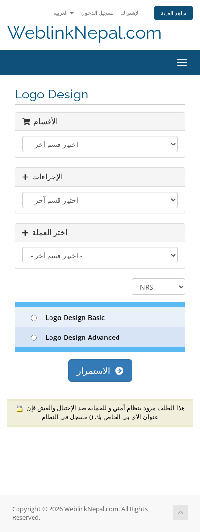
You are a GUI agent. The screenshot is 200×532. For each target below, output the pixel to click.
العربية (61, 12)
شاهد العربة (173, 12)
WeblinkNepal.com (84, 32)
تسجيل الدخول (97, 12)
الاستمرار (96, 370)
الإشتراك (130, 12)
